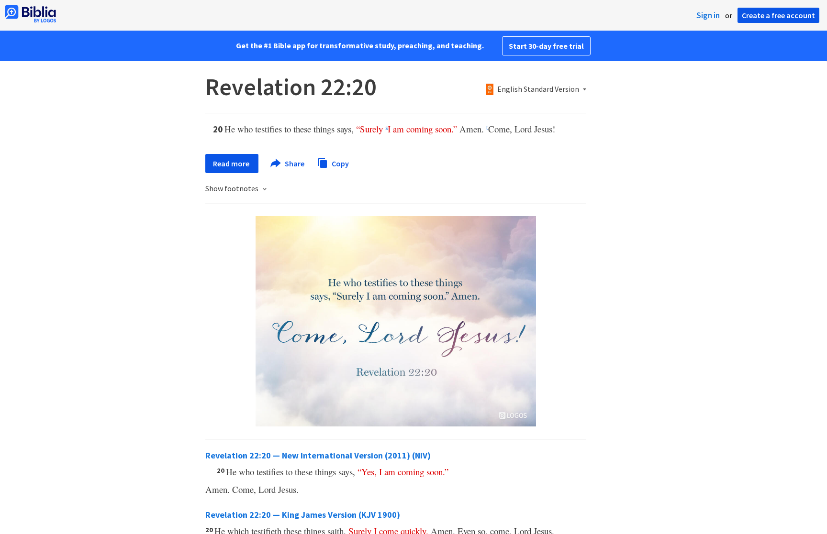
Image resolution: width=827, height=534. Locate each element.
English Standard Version (538, 89)
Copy (339, 163)
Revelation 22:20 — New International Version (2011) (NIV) (318, 455)
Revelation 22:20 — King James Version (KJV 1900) (302, 514)
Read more (232, 163)
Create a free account (778, 15)
